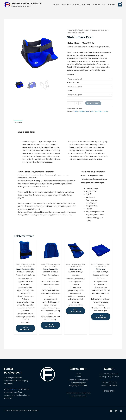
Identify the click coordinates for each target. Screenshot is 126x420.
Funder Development (27, 3)
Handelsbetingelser (78, 383)
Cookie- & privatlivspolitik (78, 380)
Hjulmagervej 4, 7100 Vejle (109, 377)
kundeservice (13, 389)
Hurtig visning (25, 260)
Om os (78, 374)
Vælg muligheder (25, 328)
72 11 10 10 (112, 382)
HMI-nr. (70, 90)
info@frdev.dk (112, 385)
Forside (69, 30)
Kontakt (78, 377)
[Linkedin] (116, 411)
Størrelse (70, 75)
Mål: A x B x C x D (73, 82)
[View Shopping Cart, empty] (120, 4)
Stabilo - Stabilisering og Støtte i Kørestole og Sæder (90, 111)
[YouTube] (121, 411)
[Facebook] (111, 411)
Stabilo (75, 30)
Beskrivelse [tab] (18, 122)
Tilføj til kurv (93, 103)
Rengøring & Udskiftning (78, 385)
